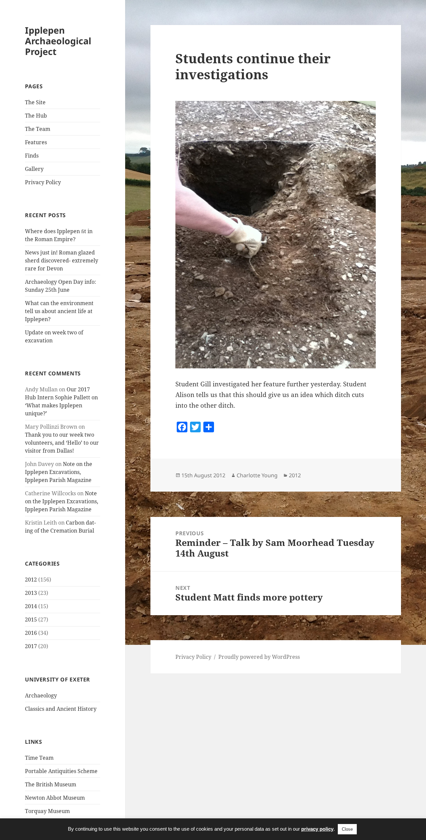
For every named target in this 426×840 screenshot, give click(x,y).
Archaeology (41, 695)
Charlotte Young (257, 475)
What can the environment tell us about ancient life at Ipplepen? (59, 311)
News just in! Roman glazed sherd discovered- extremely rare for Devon (61, 260)
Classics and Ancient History (61, 708)
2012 (31, 579)
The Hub (36, 115)
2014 (31, 606)
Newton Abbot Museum (55, 797)
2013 (31, 593)
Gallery (34, 169)
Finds (32, 155)
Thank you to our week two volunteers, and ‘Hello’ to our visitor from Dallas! (62, 442)
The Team (37, 129)
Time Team (39, 757)
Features (36, 142)
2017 (31, 646)
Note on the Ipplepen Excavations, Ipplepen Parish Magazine (58, 472)
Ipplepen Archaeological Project (58, 41)
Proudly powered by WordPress (259, 656)
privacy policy (317, 829)
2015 (31, 619)
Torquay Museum (47, 811)
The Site (35, 102)
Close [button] (347, 829)
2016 (31, 632)
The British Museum (50, 784)
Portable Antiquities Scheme (61, 771)
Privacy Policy (43, 182)
